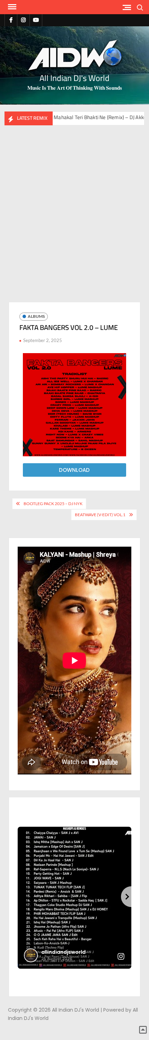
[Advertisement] (74, 220)
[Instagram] (23, 20)
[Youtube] (36, 20)
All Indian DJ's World (74, 78)
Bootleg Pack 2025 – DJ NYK (53, 503)
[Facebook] (11, 20)
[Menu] (11, 7)
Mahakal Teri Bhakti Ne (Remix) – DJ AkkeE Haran (82, 117)
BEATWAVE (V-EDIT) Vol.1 (100, 514)
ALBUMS (36, 316)
